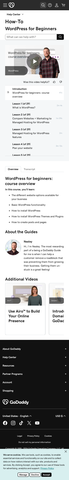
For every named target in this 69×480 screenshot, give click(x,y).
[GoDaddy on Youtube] (37, 424)
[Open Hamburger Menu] (4, 5)
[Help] (50, 5)
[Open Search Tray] (43, 5)
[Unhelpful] (60, 81)
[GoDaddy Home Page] (16, 402)
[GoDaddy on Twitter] (29, 424)
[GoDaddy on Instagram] (13, 424)
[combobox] (31, 36)
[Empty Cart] (63, 5)
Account (7, 382)
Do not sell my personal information (34, 442)
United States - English (16, 416)
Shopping (8, 390)
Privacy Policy (33, 436)
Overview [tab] (13, 169)
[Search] (60, 37)
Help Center (9, 357)
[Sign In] (57, 5)
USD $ (59, 416)
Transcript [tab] (29, 169)
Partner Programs (12, 374)
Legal (19, 436)
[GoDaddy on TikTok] (21, 424)
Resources (8, 365)
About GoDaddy (12, 349)
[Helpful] (54, 81)
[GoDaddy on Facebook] (5, 424)
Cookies (48, 436)
